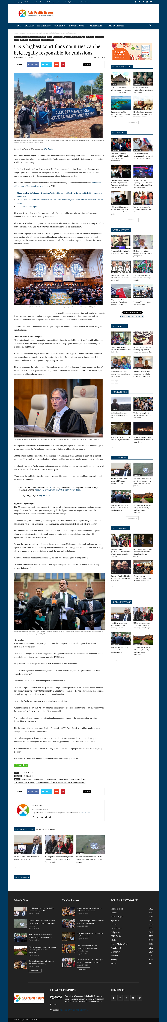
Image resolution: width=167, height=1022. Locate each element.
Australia (114, 409)
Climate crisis (51, 779)
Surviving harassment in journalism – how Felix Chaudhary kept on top (142, 373)
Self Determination (35, 40)
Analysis (29, 25)
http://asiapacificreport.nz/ (40, 809)
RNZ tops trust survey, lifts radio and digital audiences (120, 438)
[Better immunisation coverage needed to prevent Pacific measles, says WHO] (143, 144)
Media (113, 940)
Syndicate (44, 40)
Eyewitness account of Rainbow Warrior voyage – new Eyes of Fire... (142, 302)
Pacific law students (59, 782)
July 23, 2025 (44, 495)
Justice (73, 37)
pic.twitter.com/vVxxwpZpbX (68, 490)
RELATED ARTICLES (24, 829)
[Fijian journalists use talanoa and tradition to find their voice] (121, 338)
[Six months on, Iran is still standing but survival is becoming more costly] (20, 964)
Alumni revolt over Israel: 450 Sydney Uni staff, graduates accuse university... (142, 508)
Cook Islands (115, 502)
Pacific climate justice (43, 782)
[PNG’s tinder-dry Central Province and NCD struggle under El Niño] (143, 428)
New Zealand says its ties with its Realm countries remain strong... (120, 507)
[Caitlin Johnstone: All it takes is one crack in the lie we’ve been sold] (121, 404)
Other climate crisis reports (27, 206)
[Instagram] (38, 817)
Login (36, 2)
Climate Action (26, 779)
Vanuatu (51, 40)
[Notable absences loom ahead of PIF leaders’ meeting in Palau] (28, 844)
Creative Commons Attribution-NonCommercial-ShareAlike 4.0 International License (77, 1001)
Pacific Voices (99, 37)
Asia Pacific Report (26, 773)
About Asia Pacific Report (48, 2)
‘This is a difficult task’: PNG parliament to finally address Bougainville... (87, 948)
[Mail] (139, 1)
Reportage (43, 25)
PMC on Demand (116, 25)
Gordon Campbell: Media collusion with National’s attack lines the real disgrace (142, 552)
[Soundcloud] (43, 817)
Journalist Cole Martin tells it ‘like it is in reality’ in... (120, 252)
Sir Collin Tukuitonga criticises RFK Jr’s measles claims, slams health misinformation (120, 157)
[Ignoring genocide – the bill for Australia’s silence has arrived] (121, 266)
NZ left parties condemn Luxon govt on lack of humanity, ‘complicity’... (142, 625)
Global (49, 37)
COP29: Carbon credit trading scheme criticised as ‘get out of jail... (143, 89)
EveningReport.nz (70, 2)
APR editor (19, 58)
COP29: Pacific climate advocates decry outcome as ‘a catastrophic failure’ (121, 89)
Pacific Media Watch (119, 943)
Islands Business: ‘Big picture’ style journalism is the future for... (120, 373)
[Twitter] (147, 1)
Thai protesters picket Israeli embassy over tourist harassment (143, 415)
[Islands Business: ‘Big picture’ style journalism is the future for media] (121, 362)
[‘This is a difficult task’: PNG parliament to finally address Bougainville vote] (68, 948)
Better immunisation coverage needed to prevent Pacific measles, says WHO (143, 155)
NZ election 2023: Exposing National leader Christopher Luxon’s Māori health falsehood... (142, 183)
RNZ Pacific (24, 40)
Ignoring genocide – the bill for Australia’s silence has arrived (120, 277)
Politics (17, 40)
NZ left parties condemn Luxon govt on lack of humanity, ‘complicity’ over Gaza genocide (59, 859)
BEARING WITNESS (120, 230)
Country (58, 25)
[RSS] (143, 1)
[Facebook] (136, 1)
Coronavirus (115, 150)
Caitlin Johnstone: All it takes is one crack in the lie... (119, 415)
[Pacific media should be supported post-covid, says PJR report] (143, 198)
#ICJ (50, 487)
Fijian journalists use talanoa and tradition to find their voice (121, 349)
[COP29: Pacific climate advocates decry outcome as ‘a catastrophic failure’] (121, 79)
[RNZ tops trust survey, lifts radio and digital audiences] (121, 428)
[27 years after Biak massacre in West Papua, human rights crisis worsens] (121, 291)
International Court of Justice (24, 782)
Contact (60, 2)
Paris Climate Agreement (76, 782)
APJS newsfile (116, 344)
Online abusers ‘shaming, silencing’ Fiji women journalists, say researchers (142, 349)
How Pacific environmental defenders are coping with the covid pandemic (143, 114)
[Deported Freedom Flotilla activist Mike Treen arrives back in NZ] (121, 567)
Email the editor (85, 813)
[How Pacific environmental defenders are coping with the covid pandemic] (143, 103)
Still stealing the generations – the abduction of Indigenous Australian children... (121, 552)
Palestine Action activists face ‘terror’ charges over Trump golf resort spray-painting (89, 859)
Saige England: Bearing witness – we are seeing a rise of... (142, 277)
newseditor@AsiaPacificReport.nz (74, 1009)
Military (114, 959)
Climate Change (39, 779)
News (18, 25)
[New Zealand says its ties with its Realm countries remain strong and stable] (121, 496)
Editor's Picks (41, 37)
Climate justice (63, 779)
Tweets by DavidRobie (131, 316)
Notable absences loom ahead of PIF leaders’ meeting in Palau (119, 480)
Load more (131, 122)
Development (32, 37)
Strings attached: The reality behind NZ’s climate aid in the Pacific (120, 114)
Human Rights (57, 37)
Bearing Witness (139, 296)
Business (114, 434)
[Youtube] (151, 1)
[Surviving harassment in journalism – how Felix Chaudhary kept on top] (143, 362)
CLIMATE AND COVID (121, 66)
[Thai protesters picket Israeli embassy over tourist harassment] (143, 404)
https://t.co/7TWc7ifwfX (45, 490)
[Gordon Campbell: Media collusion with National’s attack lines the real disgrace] (143, 540)
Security (114, 955)
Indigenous (66, 37)
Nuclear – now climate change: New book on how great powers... (142, 253)
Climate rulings (75, 779)
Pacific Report (80, 37)
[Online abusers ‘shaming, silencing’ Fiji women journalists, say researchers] (143, 338)
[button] (150, 26)
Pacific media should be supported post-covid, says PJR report (142, 209)
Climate (17, 37)
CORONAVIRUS (118, 132)
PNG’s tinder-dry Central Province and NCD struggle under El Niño (143, 439)
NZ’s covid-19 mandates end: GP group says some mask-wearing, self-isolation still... (121, 210)
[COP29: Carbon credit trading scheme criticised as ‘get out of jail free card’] (143, 79)
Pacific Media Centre (85, 2)
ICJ (84, 779)
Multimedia (96, 25)
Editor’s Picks (76, 25)
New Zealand (90, 37)
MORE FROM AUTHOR (45, 829)
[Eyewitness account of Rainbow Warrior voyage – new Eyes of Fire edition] (143, 291)
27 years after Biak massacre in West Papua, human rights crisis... (119, 302)
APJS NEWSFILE (119, 326)
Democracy (24, 37)
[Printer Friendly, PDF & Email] (21, 765)
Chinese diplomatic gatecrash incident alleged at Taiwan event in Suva (142, 578)
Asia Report (18, 853)
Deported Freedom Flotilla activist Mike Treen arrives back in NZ (120, 578)
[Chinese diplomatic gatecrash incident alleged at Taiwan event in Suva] (143, 567)
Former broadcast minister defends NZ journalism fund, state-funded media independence (120, 183)
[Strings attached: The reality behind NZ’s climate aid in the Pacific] (121, 103)
